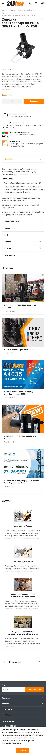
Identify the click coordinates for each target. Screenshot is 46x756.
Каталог (5, 704)
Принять (22, 750)
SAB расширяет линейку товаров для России (20, 437)
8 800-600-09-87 (11, 726)
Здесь (11, 741)
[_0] (23, 48)
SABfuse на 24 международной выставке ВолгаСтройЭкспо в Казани (21, 482)
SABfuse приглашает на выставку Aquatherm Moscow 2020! (18, 393)
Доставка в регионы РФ (23, 561)
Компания (6, 698)
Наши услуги (7, 709)
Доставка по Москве (23, 526)
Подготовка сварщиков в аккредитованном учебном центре (23, 633)
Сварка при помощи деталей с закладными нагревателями (23, 595)
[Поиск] (36, 3)
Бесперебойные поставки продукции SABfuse (20, 306)
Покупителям (7, 715)
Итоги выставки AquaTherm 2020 (18, 350)
